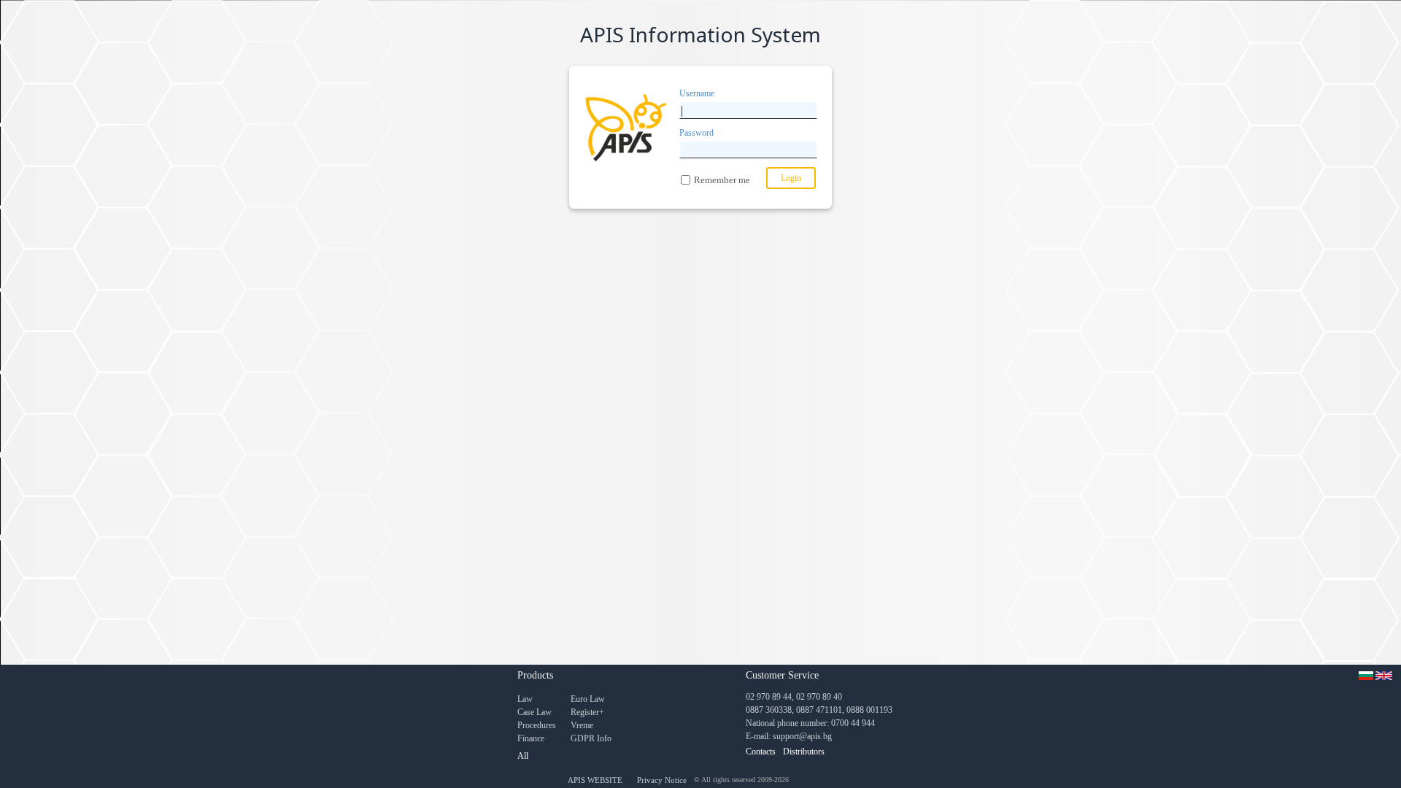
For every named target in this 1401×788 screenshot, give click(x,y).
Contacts (761, 751)
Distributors (804, 751)
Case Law (534, 712)
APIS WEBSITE (595, 780)
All (522, 756)
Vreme (582, 725)
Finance (530, 738)
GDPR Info (591, 738)
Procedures (536, 725)
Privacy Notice (662, 780)
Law (525, 699)
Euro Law (588, 699)
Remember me (722, 179)
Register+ (587, 712)
